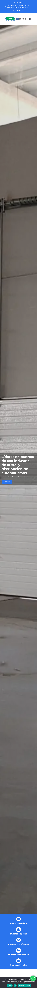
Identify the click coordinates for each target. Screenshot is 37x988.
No (15, 985)
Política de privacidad (24, 985)
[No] (35, 983)
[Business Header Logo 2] (21, 15)
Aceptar (9, 985)
